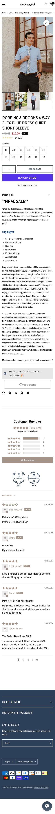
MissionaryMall (27, 4)
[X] (10, 393)
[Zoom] (46, 23)
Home (4, 13)
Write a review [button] (27, 460)
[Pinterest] (16, 393)
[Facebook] (4, 393)
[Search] (46, 4)
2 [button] (23, 660)
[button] (14, 438)
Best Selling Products (22, 13)
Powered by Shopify (41, 787)
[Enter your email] (50, 743)
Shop (10, 13)
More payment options (27, 185)
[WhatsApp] (22, 393)
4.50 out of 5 (35, 428)
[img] (10, 504)
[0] (51, 4)
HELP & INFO (11, 702)
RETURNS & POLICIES (17, 713)
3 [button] (28, 660)
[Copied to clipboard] (28, 393)
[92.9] (19, 478)
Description (8, 194)
